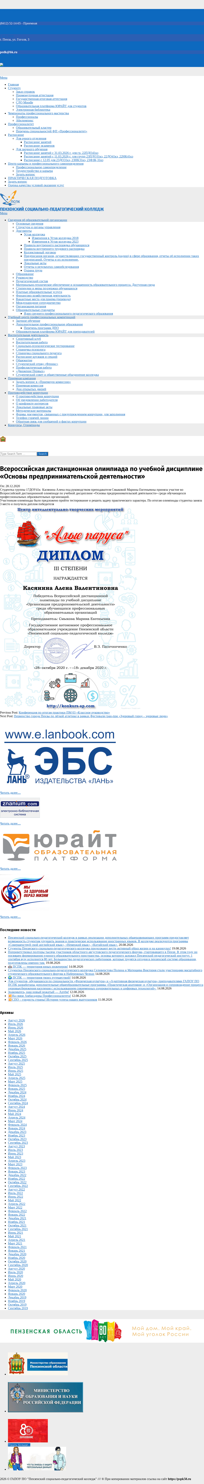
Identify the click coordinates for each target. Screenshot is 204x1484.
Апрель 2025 (16, 1078)
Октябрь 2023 (17, 1139)
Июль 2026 (15, 1024)
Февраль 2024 (17, 1124)
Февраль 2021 (17, 1247)
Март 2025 (15, 1081)
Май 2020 (14, 1279)
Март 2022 (15, 1207)
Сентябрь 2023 (18, 1142)
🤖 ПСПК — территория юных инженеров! (38, 966)
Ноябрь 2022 (16, 1178)
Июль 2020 (15, 1272)
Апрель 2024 (16, 1117)
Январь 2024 (16, 1128)
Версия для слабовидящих (21, 65)
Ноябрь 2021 (16, 1222)
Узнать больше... (19, 1445)
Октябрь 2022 (17, 1182)
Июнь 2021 (15, 1232)
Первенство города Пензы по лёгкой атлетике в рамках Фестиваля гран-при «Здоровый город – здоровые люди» (91, 716)
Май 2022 (14, 1200)
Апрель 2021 (16, 1240)
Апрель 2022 (16, 1204)
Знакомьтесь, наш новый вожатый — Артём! (38, 992)
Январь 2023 (16, 1171)
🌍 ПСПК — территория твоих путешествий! (39, 977)
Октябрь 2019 (17, 1304)
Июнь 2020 (15, 1276)
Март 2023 (15, 1164)
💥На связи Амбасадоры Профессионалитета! (39, 995)
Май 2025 (14, 1074)
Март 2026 (15, 1038)
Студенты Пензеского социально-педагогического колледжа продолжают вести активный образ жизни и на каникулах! (89, 948)
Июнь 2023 (15, 1153)
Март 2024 (15, 1121)
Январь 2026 (16, 1045)
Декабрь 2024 (17, 1092)
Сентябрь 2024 (18, 1103)
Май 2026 (14, 1031)
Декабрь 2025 (17, 1049)
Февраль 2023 (17, 1168)
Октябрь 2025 (17, 1056)
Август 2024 (16, 1106)
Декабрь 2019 (17, 1297)
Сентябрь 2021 (18, 1229)
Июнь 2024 (15, 1110)
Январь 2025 (16, 1088)
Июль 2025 (15, 1067)
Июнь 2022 (15, 1196)
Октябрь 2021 (17, 1225)
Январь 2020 (16, 1294)
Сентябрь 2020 (18, 1265)
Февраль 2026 (17, 1042)
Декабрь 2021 (17, 1218)
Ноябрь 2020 (16, 1258)
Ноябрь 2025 (16, 1052)
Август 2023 (16, 1146)
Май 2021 (14, 1236)
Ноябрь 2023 (16, 1135)
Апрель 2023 (16, 1160)
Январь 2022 (16, 1214)
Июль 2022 (15, 1193)
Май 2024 (14, 1114)
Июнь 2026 (15, 1027)
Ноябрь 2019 (16, 1301)
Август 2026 (16, 1020)
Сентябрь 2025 (18, 1060)
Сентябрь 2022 (18, 1186)
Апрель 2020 (16, 1283)
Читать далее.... (10, 792)
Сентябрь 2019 (18, 1308)
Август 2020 (16, 1268)
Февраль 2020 (17, 1290)
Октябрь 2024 (17, 1099)
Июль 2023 (15, 1150)
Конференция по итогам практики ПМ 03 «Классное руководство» (64, 712)
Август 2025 (16, 1063)
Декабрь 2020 (17, 1254)
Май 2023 (14, 1157)
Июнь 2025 (15, 1070)
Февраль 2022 (17, 1211)
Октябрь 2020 (17, 1261)
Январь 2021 (16, 1250)
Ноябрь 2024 (16, 1096)
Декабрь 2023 (17, 1132)
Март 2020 (15, 1286)
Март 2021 (15, 1243)
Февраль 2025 (17, 1085)
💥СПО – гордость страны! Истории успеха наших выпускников (52, 999)
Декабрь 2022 (17, 1175)
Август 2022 (16, 1189)
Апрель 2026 (16, 1034)
